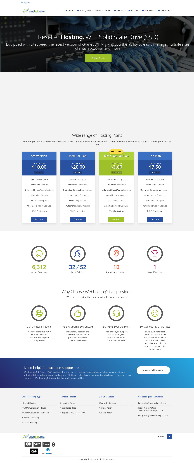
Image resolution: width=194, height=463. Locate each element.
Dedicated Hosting (31, 417)
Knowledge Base (68, 408)
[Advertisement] (97, 98)
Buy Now (39, 219)
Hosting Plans (85, 10)
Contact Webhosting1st (153, 370)
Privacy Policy (106, 408)
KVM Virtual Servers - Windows (36, 412)
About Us (135, 10)
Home (70, 10)
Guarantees (149, 10)
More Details (98, 58)
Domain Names (104, 10)
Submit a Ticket (68, 403)
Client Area (165, 10)
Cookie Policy (106, 412)
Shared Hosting (29, 403)
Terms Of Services (108, 403)
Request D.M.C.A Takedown (73, 412)
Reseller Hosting (30, 422)
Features (120, 10)
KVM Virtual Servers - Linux (34, 408)
